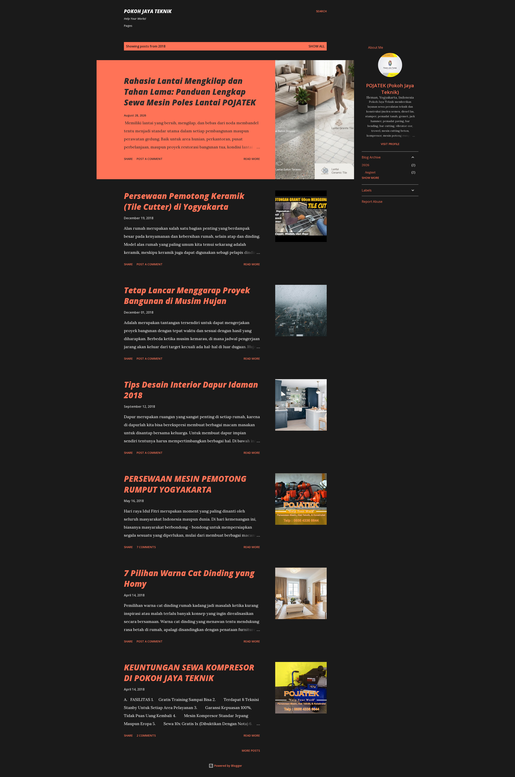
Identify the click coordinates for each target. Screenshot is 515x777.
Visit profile (390, 144)
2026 (365, 165)
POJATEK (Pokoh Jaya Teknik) (390, 88)
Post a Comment (150, 159)
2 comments (146, 735)
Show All (317, 46)
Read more (252, 159)
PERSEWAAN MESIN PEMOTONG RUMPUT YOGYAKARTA (185, 484)
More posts (251, 750)
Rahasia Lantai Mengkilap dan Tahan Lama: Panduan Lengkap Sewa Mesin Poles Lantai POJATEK (190, 91)
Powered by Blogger (227, 766)
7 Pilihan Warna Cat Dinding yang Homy (189, 578)
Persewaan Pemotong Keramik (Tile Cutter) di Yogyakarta (184, 201)
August (370, 172)
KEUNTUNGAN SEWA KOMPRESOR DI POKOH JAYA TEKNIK (189, 672)
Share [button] (128, 159)
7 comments (146, 547)
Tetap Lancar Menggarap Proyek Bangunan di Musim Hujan (187, 295)
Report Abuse (372, 201)
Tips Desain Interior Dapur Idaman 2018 (191, 390)
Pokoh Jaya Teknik (148, 11)
